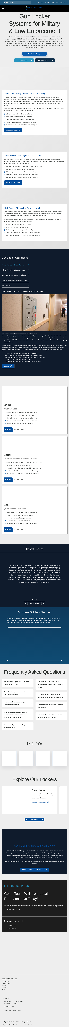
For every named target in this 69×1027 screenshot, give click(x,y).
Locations (39, 2)
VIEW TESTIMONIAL (34, 603)
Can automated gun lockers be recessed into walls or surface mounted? (51, 716)
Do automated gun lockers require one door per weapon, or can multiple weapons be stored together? (17, 714)
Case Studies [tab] (6, 285)
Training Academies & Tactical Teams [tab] (14, 280)
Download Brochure (13, 130)
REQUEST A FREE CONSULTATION (31, 869)
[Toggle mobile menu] (3, 8)
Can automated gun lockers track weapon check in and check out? (17, 693)
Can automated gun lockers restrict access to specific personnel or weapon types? (51, 684)
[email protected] (11, 928)
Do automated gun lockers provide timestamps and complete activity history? (51, 696)
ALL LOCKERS (34, 819)
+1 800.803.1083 (11, 925)
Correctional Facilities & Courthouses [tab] (14, 275)
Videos (57, 2)
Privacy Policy (20, 1022)
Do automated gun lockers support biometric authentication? (17, 703)
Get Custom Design (34, 54)
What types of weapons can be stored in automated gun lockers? (17, 683)
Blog (63, 2)
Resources (49, 2)
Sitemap (29, 1022)
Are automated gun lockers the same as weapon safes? (51, 706)
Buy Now (8, 429)
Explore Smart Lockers (40, 802)
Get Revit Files (19, 429)
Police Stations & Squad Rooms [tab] (13, 265)
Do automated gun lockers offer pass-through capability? (17, 726)
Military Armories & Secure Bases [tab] (13, 270)
